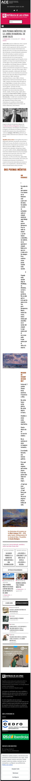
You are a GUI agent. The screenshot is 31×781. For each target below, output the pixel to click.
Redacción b (7, 39)
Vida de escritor (15, 607)
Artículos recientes (22, 603)
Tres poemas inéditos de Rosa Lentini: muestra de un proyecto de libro (8, 588)
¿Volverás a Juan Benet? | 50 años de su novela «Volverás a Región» (21, 559)
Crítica (12, 634)
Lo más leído (9, 603)
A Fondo (13, 616)
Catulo (4, 546)
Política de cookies (7, 764)
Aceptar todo (15, 769)
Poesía (13, 546)
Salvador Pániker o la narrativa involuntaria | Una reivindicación (8, 559)
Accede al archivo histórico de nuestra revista (18, 610)
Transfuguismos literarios (17, 618)
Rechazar (15, 773)
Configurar (15, 777)
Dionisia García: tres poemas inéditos (21, 585)
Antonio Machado (13, 544)
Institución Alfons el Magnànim (11, 126)
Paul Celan (8, 546)
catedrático (21, 544)
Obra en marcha (8, 580)
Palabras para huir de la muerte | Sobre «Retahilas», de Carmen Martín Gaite (18, 638)
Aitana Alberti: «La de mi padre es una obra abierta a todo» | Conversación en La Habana (18, 628)
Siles (17, 546)
